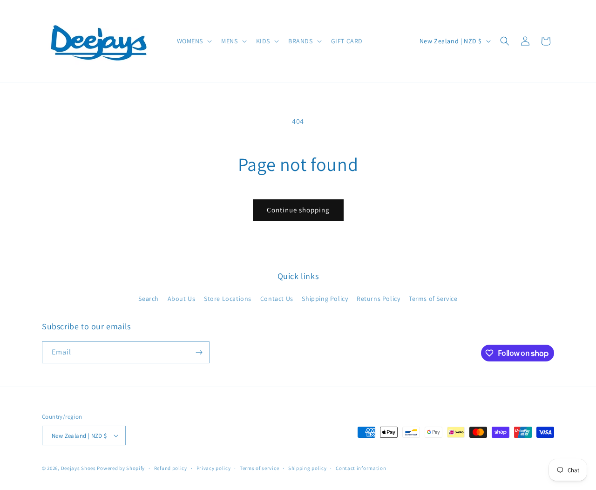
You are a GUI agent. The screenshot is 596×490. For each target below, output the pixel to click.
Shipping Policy (325, 298)
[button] (193, 41)
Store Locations (227, 298)
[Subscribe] (199, 352)
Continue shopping (298, 209)
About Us (182, 298)
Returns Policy (378, 298)
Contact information (361, 468)
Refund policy (170, 468)
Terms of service (259, 468)
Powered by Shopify (121, 468)
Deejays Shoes (78, 468)
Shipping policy (307, 468)
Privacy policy (213, 468)
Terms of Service (433, 298)
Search (148, 298)
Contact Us (276, 298)
